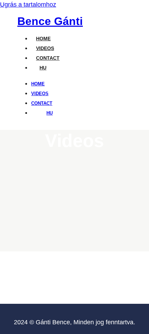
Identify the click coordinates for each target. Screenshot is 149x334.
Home (43, 38)
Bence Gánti (50, 21)
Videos (45, 48)
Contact (48, 58)
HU (43, 67)
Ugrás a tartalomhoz (28, 4)
